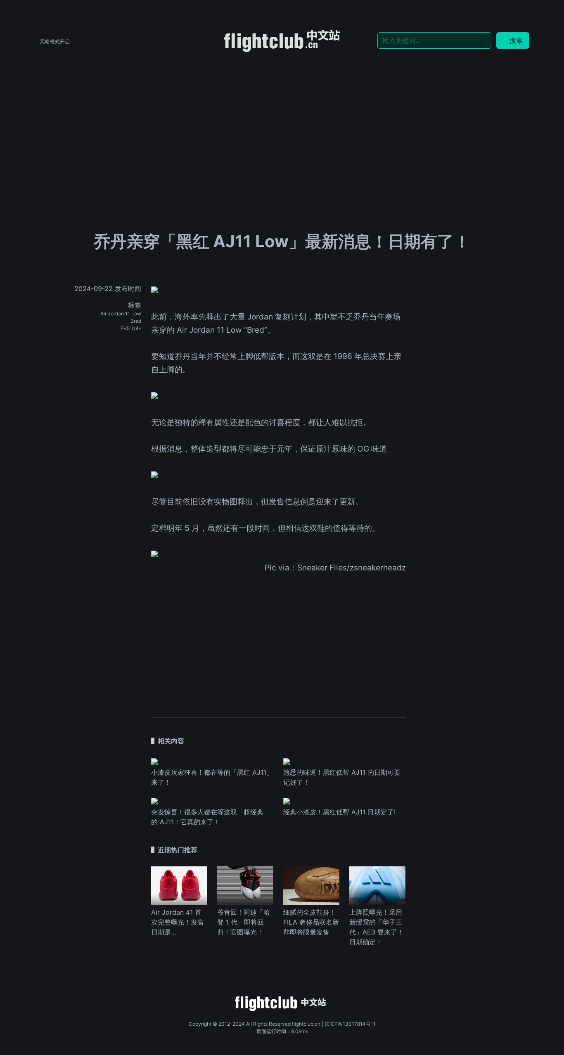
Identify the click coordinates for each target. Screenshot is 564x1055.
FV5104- (131, 328)
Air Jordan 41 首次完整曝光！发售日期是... (177, 922)
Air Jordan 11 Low (120, 313)
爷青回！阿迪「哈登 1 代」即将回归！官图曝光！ (243, 922)
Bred (135, 321)
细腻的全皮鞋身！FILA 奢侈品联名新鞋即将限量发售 (311, 922)
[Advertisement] (282, 116)
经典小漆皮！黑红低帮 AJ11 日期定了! (339, 812)
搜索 (516, 40)
